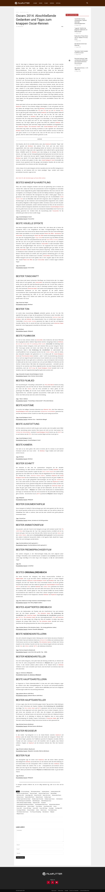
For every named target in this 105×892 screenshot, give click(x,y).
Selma (37, 810)
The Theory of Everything (35, 811)
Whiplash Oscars (20, 813)
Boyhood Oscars (39, 797)
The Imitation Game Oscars (22, 811)
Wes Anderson (46, 811)
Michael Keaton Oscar (21, 806)
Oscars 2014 (19, 808)
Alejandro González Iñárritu (22, 793)
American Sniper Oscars (44, 793)
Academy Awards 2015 (55, 791)
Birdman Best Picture (56, 795)
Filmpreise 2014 (36, 802)
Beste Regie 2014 (29, 795)
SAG (50, 110)
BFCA (30, 434)
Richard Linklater (31, 810)
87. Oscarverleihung (25, 791)
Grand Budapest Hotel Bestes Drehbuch (25, 804)
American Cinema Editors (38, 475)
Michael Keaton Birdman (54, 804)
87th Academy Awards (35, 791)
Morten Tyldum (31, 806)
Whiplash (52, 811)
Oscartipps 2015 (58, 808)
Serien (52, 3)
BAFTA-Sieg (32, 368)
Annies (59, 533)
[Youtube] (56, 882)
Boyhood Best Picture (29, 797)
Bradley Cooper (48, 797)
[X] (21, 30)
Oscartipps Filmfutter (21, 810)
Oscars (54, 806)
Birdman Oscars (20, 797)
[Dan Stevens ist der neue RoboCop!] (69, 45)
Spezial (58, 3)
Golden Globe (47, 586)
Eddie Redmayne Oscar (46, 800)
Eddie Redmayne (36, 800)
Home (35, 3)
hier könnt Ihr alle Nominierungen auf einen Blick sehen (30, 178)
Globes (29, 388)
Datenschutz (60, 890)
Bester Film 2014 (37, 795)
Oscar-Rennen (39, 806)
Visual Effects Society (52, 239)
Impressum (54, 890)
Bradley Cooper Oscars (50, 798)
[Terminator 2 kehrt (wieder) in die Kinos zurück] (69, 53)
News (40, 3)
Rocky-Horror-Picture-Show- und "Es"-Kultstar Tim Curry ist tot (81, 37)
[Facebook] (17, 30)
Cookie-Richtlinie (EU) (84, 890)
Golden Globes (50, 352)
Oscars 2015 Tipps (43, 808)
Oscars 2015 (35, 808)
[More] (24, 30)
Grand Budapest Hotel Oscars (41, 804)
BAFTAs (18, 586)
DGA (44, 110)
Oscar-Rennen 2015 (48, 806)
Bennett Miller (54, 793)
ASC (55, 110)
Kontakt (66, 890)
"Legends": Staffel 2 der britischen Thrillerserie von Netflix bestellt (81, 30)
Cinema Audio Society (30, 321)
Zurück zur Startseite (73, 890)
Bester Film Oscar (46, 795)
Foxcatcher (43, 802)
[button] (87, 3)
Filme (46, 3)
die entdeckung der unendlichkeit (24, 800)
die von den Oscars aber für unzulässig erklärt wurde (30, 344)
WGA (28, 586)
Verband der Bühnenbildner (23, 432)
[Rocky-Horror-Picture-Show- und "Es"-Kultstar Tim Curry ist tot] (69, 38)
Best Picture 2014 (20, 795)
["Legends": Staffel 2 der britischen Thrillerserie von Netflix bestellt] (69, 30)
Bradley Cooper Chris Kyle (37, 798)
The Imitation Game (52, 810)
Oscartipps (51, 808)
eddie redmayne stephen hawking (24, 802)
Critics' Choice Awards (48, 471)
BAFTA (60, 432)
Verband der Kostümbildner (48, 411)
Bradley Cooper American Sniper (24, 798)
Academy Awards (45, 791)
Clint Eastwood (59, 798)
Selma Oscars (44, 810)
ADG (61, 110)
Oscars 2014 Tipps (27, 808)
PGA (39, 110)
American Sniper (57, 317)
